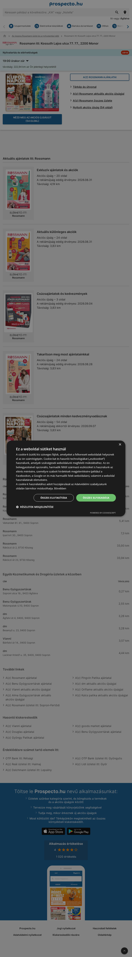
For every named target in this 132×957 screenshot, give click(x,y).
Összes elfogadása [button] (96, 497)
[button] (34, 507)
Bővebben (60, 488)
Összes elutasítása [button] (53, 497)
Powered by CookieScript (103, 512)
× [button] (120, 444)
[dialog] (66, 479)
